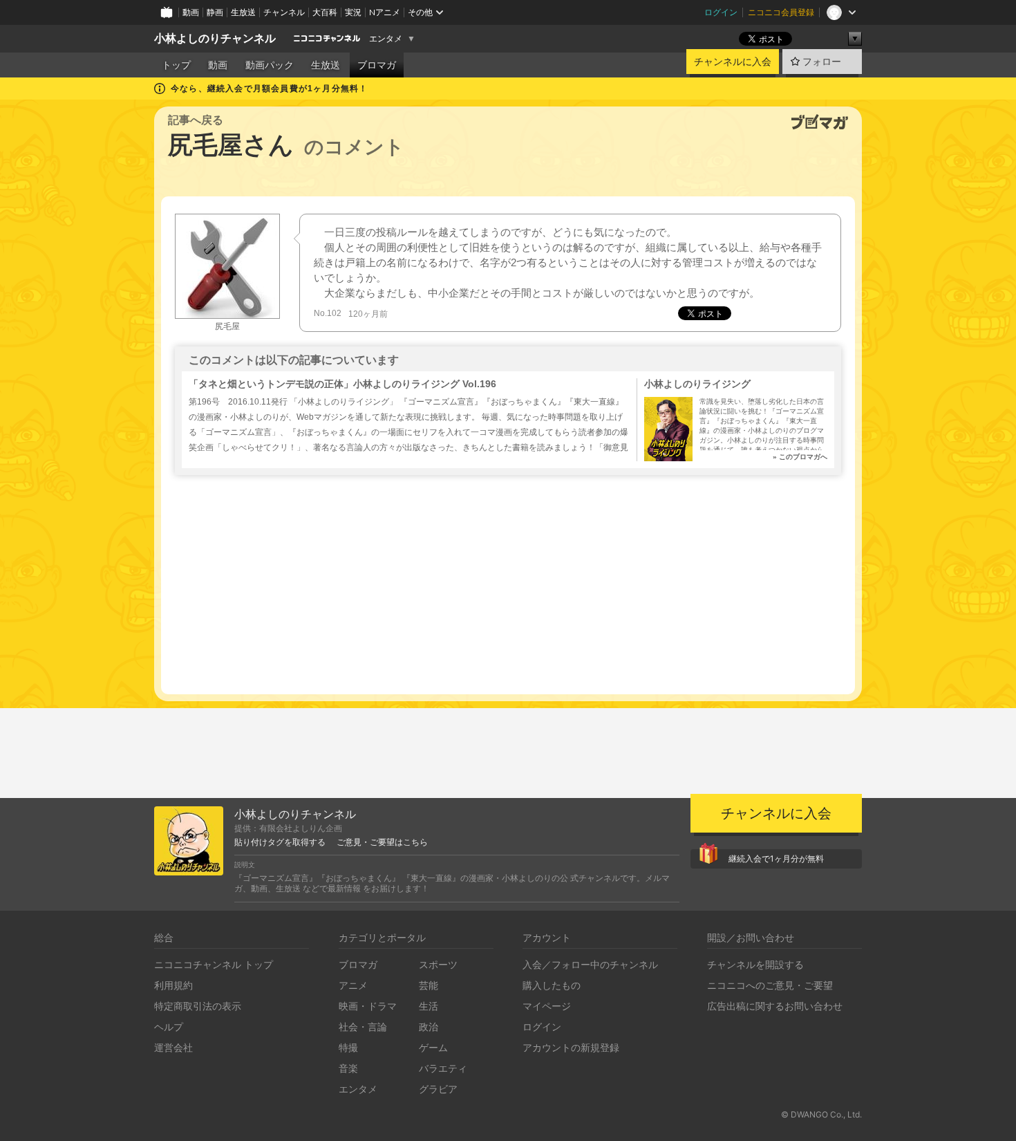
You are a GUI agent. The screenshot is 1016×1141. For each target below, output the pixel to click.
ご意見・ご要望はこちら (382, 842)
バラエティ (443, 1068)
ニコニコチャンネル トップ (213, 964)
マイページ (547, 1006)
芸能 (428, 985)
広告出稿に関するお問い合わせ (775, 1006)
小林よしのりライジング (697, 383)
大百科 (324, 12)
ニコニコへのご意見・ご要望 (770, 985)
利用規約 (173, 985)
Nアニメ (384, 12)
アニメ (353, 985)
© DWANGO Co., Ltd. (821, 1114)
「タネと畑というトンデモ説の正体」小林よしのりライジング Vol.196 (342, 383)
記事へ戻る (195, 120)
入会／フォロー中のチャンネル (590, 964)
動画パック (269, 65)
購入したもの (552, 985)
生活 (428, 1006)
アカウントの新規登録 (571, 1047)
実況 (353, 12)
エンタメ (385, 39)
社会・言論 (363, 1026)
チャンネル (284, 12)
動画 (190, 12)
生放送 (243, 12)
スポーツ (438, 964)
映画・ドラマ (368, 1006)
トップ (176, 65)
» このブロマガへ (800, 457)
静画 (215, 12)
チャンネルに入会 (732, 61)
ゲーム (433, 1047)
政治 (428, 1026)
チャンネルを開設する (755, 964)
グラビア (438, 1089)
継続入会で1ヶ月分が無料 (776, 858)
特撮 (348, 1047)
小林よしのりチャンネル (215, 38)
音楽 (348, 1068)
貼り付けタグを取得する (280, 842)
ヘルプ (168, 1026)
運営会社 (173, 1047)
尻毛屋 (227, 326)
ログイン (720, 12)
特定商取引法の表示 (197, 1006)
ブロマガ (376, 65)
